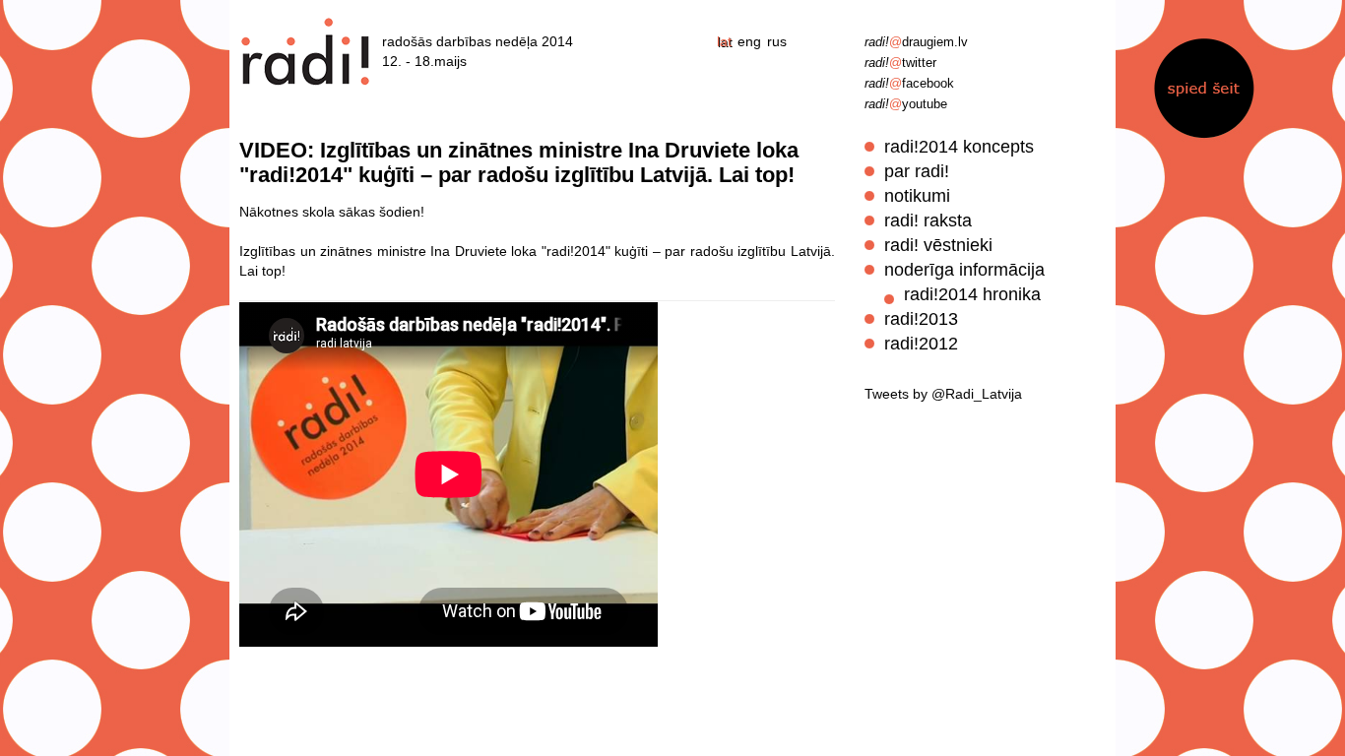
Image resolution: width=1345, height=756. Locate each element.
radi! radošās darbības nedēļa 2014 (306, 51)
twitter (900, 62)
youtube (906, 103)
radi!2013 (921, 319)
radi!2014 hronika (972, 294)
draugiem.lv (916, 41)
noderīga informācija (964, 270)
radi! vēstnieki (938, 245)
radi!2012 (921, 343)
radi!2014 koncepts (959, 147)
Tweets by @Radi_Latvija (943, 394)
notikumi (917, 196)
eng (749, 41)
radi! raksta (928, 220)
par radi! (916, 171)
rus (777, 41)
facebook (909, 83)
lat (724, 41)
